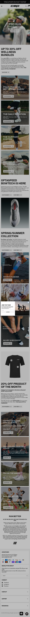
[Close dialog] (28, 302)
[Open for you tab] (21, 613)
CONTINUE (8, 312)
